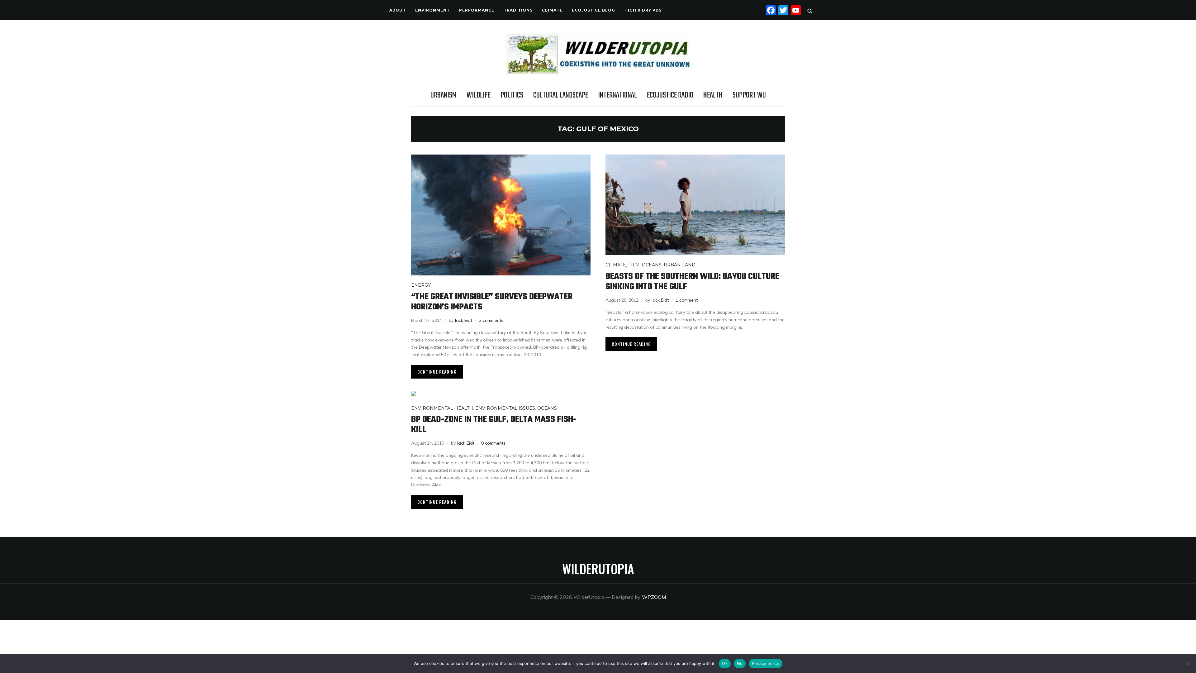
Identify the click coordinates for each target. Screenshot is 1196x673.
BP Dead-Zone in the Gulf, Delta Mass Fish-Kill (494, 425)
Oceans (652, 265)
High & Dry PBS (643, 10)
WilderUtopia (598, 568)
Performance (476, 10)
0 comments (493, 443)
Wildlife (479, 95)
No (740, 663)
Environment (432, 10)
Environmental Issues (505, 408)
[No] (1188, 664)
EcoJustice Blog (593, 10)
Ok (725, 663)
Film (634, 265)
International (617, 95)
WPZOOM (654, 597)
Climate (552, 10)
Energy (421, 285)
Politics (512, 95)
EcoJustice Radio (670, 95)
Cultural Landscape (560, 95)
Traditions (518, 10)
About (397, 10)
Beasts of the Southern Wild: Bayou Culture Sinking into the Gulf (692, 282)
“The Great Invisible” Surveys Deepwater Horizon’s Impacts (491, 302)
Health (713, 95)
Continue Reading (437, 371)
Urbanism (443, 95)
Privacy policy (765, 663)
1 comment (687, 300)
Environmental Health (442, 408)
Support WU (749, 95)
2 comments (491, 320)
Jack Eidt (463, 320)
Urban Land (679, 265)
